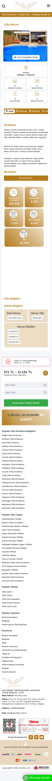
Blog (4, 643)
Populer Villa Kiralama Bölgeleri (19, 431)
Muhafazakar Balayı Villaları (15, 526)
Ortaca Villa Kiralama (12, 490)
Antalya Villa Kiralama (12, 439)
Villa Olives (7, 595)
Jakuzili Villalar (9, 555)
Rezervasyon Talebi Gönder (26, 403)
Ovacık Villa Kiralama (12, 471)
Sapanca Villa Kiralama (13, 497)
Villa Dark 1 (7, 592)
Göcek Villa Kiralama (12, 457)
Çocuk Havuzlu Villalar (12, 541)
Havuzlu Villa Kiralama (12, 581)
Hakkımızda (7, 661)
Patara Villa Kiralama (12, 450)
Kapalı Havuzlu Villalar (12, 537)
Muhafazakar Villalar (12, 519)
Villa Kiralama (9, 14)
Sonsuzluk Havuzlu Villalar (14, 548)
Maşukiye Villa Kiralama (13, 504)
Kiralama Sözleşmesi (12, 657)
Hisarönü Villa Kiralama (13, 479)
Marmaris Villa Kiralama (13, 508)
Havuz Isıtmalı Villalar (12, 559)
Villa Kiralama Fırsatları (13, 664)
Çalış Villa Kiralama (11, 453)
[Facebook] (31, 737)
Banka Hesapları (10, 617)
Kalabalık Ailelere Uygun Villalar (17, 544)
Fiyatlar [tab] (23, 111)
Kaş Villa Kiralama (10, 442)
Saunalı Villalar (9, 551)
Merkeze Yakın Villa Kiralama (15, 562)
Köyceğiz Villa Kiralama (13, 501)
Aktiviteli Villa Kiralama (13, 577)
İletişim (5, 668)
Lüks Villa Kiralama (11, 530)
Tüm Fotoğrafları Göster (27, 57)
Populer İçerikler (11, 613)
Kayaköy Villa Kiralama (13, 464)
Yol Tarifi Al (27, 178)
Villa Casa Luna (9, 606)
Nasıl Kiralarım (9, 672)
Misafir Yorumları (10, 646)
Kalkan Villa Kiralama (12, 446)
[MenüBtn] (48, 6)
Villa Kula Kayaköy (11, 599)
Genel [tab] (11, 111)
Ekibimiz (6, 639)
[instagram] (36, 737)
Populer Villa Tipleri (12, 514)
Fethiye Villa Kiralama (12, 461)
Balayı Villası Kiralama (12, 522)
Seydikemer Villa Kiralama (14, 486)
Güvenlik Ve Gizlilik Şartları (14, 650)
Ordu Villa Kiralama (11, 475)
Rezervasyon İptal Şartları (14, 624)
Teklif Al (5, 654)
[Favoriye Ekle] (45, 373)
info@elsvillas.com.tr (17, 713)
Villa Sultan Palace (11, 602)
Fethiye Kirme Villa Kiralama (15, 482)
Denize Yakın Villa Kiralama (15, 573)
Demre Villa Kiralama (12, 493)
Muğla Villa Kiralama (11, 435)
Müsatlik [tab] (36, 111)
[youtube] (42, 737)
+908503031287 (17, 708)
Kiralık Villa (24, 14)
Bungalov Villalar (10, 570)
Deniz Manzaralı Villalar (13, 533)
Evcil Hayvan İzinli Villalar (14, 566)
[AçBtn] (3, 6)
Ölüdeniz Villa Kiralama (13, 468)
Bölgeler (6, 621)
